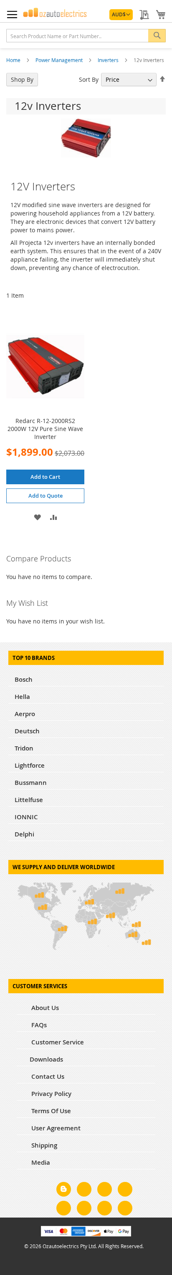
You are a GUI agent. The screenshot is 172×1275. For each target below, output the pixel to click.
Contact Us (47, 1076)
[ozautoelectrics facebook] (84, 1191)
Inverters (109, 60)
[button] (121, 14)
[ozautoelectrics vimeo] (125, 1209)
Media (40, 1162)
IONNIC (26, 817)
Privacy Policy (50, 1093)
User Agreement (55, 1128)
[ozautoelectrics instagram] (104, 1191)
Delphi (24, 834)
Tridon (24, 748)
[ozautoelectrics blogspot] (63, 1189)
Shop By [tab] (22, 79)
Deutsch (27, 731)
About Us (44, 1007)
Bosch (24, 679)
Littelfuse (29, 799)
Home (14, 60)
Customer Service (57, 1042)
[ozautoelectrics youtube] (104, 1209)
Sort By (89, 79)
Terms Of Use (50, 1110)
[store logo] (55, 12)
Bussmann (31, 782)
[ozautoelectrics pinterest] (63, 1209)
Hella (22, 696)
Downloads (46, 1059)
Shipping (43, 1145)
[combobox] (86, 35)
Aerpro (25, 713)
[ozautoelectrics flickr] (84, 1209)
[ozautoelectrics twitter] (125, 1191)
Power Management (59, 60)
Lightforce (30, 765)
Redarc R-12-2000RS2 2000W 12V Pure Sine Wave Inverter (45, 429)
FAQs (38, 1025)
